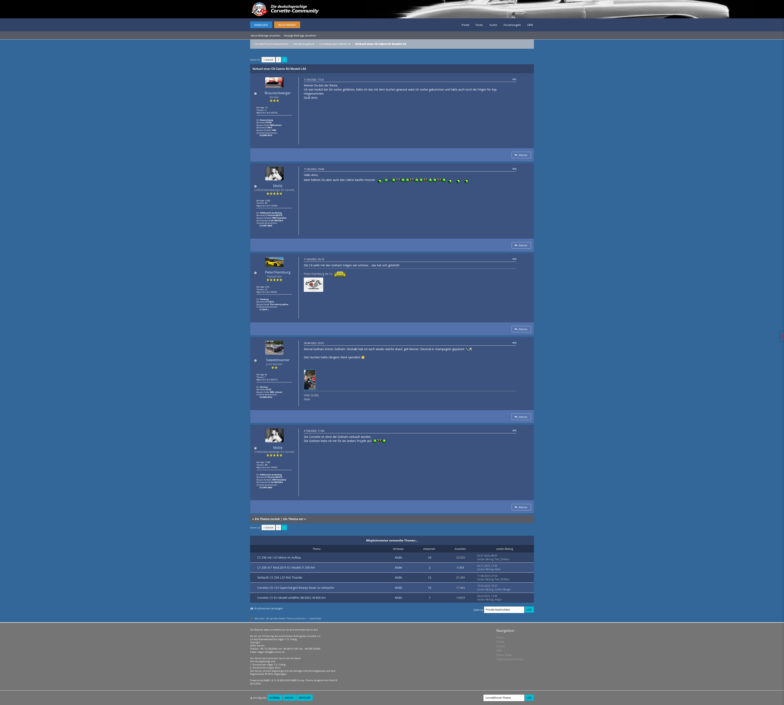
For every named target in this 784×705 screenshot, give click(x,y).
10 (429, 588)
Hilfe (530, 25)
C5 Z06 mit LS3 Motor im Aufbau (279, 557)
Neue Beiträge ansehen (266, 35)
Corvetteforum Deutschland (271, 44)
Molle (277, 185)
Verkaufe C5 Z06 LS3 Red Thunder (280, 577)
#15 (514, 430)
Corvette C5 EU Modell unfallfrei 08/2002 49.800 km (291, 598)
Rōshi (332, 680)
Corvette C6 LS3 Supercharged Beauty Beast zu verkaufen (295, 588)
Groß (289, 697)
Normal (274, 697)
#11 (514, 79)
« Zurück (268, 59)
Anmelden (261, 25)
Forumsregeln (512, 25)
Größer (304, 697)
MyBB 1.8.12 (270, 680)
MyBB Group (297, 680)
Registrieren (287, 25)
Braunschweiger (278, 93)
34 (429, 557)
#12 (514, 168)
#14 (514, 342)
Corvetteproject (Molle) (333, 44)
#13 (514, 258)
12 (429, 577)
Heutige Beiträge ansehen (300, 35)
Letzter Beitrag (485, 559)
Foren (479, 25)
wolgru (498, 599)
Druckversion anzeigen (268, 608)
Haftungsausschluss (510, 659)
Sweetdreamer (278, 359)
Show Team (504, 655)
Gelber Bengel (503, 589)
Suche (493, 25)
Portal (465, 25)
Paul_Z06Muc (502, 559)
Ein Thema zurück (267, 519)
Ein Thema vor (293, 519)
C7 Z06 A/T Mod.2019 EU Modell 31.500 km (286, 567)
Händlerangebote (304, 44)
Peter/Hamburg (278, 272)
